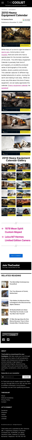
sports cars (5, 52)
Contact (3, 402)
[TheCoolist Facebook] (3, 339)
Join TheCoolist (11, 265)
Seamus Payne (8, 19)
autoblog (4, 88)
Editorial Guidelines (7, 398)
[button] (16, 36)
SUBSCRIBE (26, 377)
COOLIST (16, 2)
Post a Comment (16, 255)
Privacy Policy (5, 400)
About (3, 396)
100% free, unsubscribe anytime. (11, 267)
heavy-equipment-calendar (18, 85)
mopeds (4, 55)
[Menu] (2, 2)
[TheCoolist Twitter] (8, 339)
